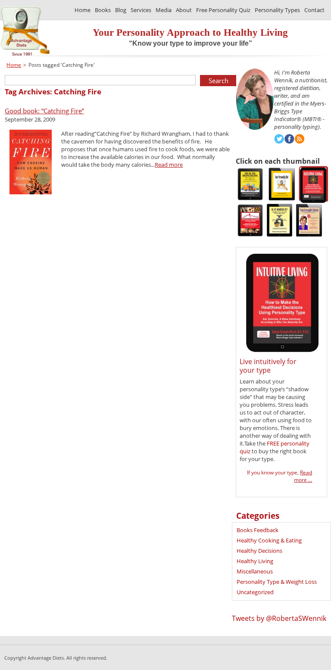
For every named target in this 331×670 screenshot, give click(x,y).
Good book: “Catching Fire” (44, 110)
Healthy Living (255, 561)
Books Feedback (257, 530)
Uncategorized (255, 592)
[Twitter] (279, 140)
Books (103, 10)
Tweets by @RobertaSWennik (279, 618)
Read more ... (303, 476)
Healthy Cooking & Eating (269, 540)
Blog (120, 10)
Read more (169, 164)
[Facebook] (289, 140)
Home (83, 10)
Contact (314, 10)
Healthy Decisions (259, 551)
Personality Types (277, 10)
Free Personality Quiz (223, 10)
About (184, 10)
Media (164, 10)
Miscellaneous (255, 571)
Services (141, 10)
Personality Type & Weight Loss (277, 582)
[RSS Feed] (300, 140)
